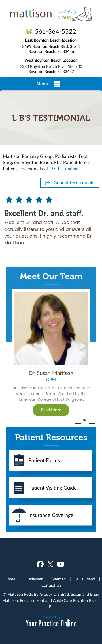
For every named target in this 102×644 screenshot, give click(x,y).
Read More (51, 410)
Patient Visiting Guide (52, 488)
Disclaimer (33, 579)
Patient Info (75, 162)
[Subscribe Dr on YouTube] (60, 564)
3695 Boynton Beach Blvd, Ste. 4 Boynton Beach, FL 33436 (51, 46)
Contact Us (51, 585)
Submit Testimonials (74, 182)
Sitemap (59, 579)
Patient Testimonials (23, 169)
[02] (85, 423)
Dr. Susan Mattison (51, 373)
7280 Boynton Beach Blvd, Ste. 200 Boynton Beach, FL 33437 (51, 66)
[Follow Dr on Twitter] (50, 564)
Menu (42, 83)
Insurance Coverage (50, 515)
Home (10, 579)
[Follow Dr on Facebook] (40, 564)
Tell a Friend (85, 579)
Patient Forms (44, 460)
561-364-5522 (55, 32)
